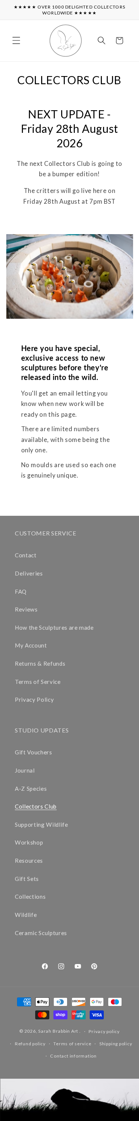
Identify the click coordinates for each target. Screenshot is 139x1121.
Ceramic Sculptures (41, 933)
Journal (25, 770)
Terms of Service (38, 681)
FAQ (21, 591)
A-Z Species (31, 788)
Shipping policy (115, 1043)
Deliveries (29, 573)
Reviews (26, 609)
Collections (30, 896)
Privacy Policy (34, 699)
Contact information (73, 1056)
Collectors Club (36, 806)
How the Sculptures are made (54, 627)
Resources (29, 860)
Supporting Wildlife (41, 824)
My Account (31, 645)
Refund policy (30, 1043)
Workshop (29, 842)
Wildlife (26, 914)
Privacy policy (104, 1031)
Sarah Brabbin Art (58, 1031)
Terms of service (72, 1043)
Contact (26, 555)
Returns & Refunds (40, 663)
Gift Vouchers (33, 752)
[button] (16, 40)
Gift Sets (27, 878)
